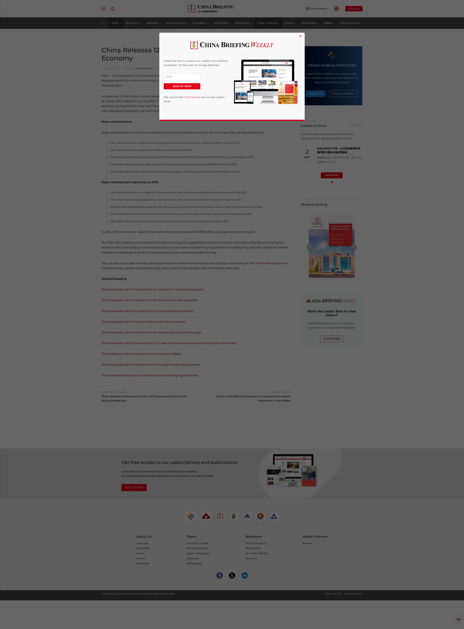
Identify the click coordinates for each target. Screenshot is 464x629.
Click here (190, 97)
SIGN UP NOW (182, 86)
